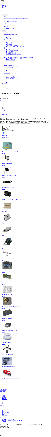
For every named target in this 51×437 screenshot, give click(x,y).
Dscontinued (4, 398)
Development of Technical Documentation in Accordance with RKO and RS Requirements (18, 57)
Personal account (5, 5)
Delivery (3, 411)
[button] (25, 393)
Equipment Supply (7, 73)
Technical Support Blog (6, 408)
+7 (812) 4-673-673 (4, 11)
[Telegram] (3, 433)
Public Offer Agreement (6, 412)
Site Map (3, 416)
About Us (1, 405)
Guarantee (4, 410)
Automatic (4, 396)
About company (5, 14)
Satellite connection (5, 401)
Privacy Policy (4, 415)
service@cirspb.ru (3, 390)
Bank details (4, 6)
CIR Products (4, 83)
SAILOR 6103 (4, 137)
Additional (4, 395)
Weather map (4, 421)
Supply (3, 402)
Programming (6, 48)
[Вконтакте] (3, 429)
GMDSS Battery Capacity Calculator (8, 419)
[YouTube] (3, 431)
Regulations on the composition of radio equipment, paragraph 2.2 (12, 420)
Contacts (3, 7)
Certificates (4, 413)
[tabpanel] (25, 123)
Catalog (1, 393)
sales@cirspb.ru (2, 391)
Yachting (3, 403)
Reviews (3, 414)
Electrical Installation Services (9, 65)
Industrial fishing (5, 399)
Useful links (2, 417)
